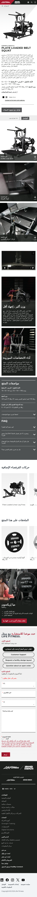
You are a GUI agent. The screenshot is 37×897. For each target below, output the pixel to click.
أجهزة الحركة (6, 820)
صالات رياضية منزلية (8, 807)
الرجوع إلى (6, 6)
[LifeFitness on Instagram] (12, 880)
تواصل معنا (5, 863)
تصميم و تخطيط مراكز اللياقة (11, 840)
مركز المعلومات (7, 846)
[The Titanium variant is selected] (6, 97)
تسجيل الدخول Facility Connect (12, 867)
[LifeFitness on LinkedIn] (1, 880)
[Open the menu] (35, 2)
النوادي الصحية (6, 798)
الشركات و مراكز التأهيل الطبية (11, 813)
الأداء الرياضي (6, 810)
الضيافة (4, 801)
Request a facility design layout (19, 660)
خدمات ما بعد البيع (7, 843)
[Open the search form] (31, 2)
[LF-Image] (13, 2)
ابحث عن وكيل (6, 853)
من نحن (4, 850)
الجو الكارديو (5, 833)
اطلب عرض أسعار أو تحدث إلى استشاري (18, 649)
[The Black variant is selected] (3, 97)
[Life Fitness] (18, 768)
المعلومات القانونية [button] (7, 887)
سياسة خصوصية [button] (25, 884)
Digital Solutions (8, 830)
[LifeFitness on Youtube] (23, 880)
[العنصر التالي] (36, 490)
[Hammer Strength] (27, 780)
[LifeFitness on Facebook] (7, 880)
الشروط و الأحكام (7, 860)
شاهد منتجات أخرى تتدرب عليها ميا (14, 621)
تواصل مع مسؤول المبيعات (11, 110)
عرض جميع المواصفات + (9, 92)
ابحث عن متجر (6, 857)
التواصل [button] (4, 884)
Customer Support (18, 655)
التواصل (25, 118)
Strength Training (8, 823)
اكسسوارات (5, 827)
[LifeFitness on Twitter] (17, 880)
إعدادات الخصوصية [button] (13, 884)
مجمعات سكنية (6, 804)
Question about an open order (18, 666)
